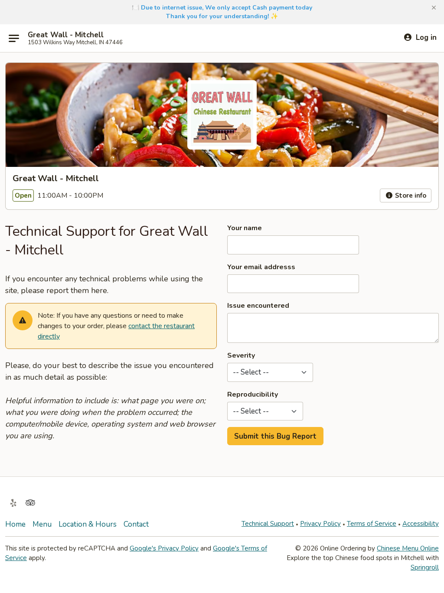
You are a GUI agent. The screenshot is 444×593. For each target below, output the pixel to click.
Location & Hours (88, 524)
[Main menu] (14, 38)
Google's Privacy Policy (164, 548)
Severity (241, 355)
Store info (409, 195)
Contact (136, 524)
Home (15, 524)
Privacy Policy (320, 523)
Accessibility (420, 523)
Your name (244, 228)
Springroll (425, 567)
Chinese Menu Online (408, 548)
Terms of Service (371, 523)
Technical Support (268, 523)
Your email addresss (261, 267)
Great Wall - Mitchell (66, 35)
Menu (42, 524)
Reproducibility (252, 394)
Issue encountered (258, 305)
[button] (434, 8)
